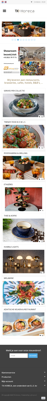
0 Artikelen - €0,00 (39, 2)
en (6, 2)
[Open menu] (4, 10)
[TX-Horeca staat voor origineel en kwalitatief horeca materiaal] (28, 11)
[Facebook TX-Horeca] (19, 362)
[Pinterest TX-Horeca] (23, 362)
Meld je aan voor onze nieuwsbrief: (23, 350)
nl (3, 2)
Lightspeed (33, 395)
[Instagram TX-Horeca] (27, 362)
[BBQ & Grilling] (23, 29)
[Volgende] (40, 30)
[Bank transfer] (42, 398)
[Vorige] (6, 30)
